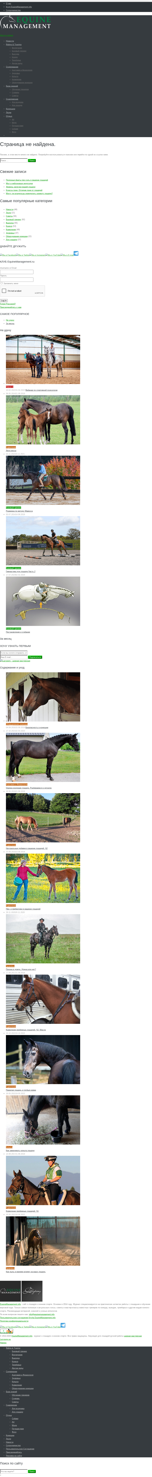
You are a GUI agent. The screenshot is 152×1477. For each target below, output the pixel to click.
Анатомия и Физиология (22, 70)
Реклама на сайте (14, 1456)
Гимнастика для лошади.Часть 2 (20, 571)
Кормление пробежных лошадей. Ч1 (22, 1211)
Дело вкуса (11, 450)
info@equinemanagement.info (41, 1314)
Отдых (9, 116)
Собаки (15, 129)
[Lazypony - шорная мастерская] (15, 661)
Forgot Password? (8, 304)
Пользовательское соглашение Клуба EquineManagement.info (28, 1318)
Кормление (16, 79)
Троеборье (16, 60)
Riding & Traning (14, 44)
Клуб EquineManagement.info (19, 7)
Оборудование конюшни (22, 83)
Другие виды (17, 63)
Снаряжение (12, 99)
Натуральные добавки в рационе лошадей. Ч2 (27, 848)
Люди (8, 112)
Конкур (15, 57)
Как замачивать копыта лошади (20, 1150)
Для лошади (17, 105)
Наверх (3, 1343)
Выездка (15, 54)
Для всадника (17, 102)
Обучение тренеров (20, 89)
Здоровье (16, 73)
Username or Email (8, 268)
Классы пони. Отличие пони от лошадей (24, 190)
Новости (10, 41)
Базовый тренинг (19, 51)
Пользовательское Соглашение (20, 1449)
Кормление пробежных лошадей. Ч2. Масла (26, 1030)
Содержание (12, 67)
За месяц (10, 323)
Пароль (3, 276)
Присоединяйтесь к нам (10, 307)
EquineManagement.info (10, 1304)
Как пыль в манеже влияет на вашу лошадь (26, 1272)
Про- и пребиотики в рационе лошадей (23, 909)
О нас (8, 3)
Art (13, 120)
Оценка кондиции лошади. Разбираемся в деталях (29, 788)
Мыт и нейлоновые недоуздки (19, 183)
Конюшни (10, 109)
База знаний (12, 86)
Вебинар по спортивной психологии (41, 390)
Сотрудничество (13, 10)
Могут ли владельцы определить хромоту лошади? (29, 193)
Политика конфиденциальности (14, 1321)
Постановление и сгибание (18, 632)
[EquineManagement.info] (25, 28)
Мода (14, 123)
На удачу (10, 320)
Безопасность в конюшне (37, 727)
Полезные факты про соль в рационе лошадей (27, 180)
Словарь (15, 92)
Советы (15, 96)
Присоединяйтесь (14, 1452)
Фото (14, 132)
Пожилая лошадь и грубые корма (21, 1090)
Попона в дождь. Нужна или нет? (21, 969)
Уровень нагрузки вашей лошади (20, 187)
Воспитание (17, 48)
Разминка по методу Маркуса (19, 511)
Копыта (15, 76)
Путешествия (17, 126)
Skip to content (6, 35)
